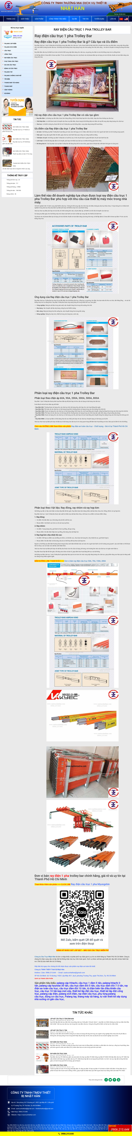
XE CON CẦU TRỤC (10, 65)
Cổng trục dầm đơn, (91, 1127)
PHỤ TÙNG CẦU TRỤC (11, 61)
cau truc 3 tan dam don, (41, 1129)
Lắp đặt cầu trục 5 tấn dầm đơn (62, 1019)
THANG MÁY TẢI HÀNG (11, 82)
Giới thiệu (25, 19)
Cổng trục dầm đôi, (103, 1127)
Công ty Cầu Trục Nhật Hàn (45, 957)
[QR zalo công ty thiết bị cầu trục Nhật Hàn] (82, 917)
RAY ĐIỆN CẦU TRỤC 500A (21, 127)
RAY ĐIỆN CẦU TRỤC (10, 57)
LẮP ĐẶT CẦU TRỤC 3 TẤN (58, 1030)
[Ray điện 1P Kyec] (82, 715)
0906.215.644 (67, 1133)
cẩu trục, (64, 1129)
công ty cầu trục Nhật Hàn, (59, 1125)
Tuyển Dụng (99, 19)
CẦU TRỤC (7, 50)
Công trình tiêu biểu (57, 19)
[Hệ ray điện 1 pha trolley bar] (83, 589)
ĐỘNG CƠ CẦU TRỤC (10, 68)
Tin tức (86, 19)
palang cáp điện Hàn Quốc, (29, 1127)
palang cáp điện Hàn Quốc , (85, 1125)
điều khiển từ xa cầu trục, (17, 1125)
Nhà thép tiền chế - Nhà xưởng (25, 1131)
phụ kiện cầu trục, (30, 1125)
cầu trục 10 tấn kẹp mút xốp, (66, 1127)
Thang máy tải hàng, (28, 1129)
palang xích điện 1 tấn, (14, 1127)
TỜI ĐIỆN (7, 79)
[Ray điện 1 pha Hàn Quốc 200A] (82, 169)
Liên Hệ (113, 19)
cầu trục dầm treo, (52, 1127)
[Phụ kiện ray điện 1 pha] (82, 85)
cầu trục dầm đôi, (72, 1129)
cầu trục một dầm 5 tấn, (55, 1129)
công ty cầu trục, (72, 1125)
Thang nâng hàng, (80, 1127)
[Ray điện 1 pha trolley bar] (82, 651)
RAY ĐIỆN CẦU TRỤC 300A (21, 151)
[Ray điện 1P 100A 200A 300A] (82, 835)
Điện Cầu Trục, (11, 1131)
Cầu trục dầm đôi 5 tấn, (100, 1125)
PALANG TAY (8, 72)
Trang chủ (10, 19)
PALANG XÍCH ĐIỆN (10, 47)
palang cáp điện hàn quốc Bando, (104, 1129)
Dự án (74, 19)
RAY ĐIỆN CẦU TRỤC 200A (21, 139)
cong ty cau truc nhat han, (86, 1129)
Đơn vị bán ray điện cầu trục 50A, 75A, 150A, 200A (85, 561)
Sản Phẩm (39, 19)
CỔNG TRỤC (8, 54)
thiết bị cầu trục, (42, 1127)
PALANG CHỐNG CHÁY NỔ (12, 75)
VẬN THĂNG (8, 90)
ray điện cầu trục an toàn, (43, 1125)
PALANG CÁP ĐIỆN (10, 43)
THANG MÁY (8, 86)
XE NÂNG (7, 93)
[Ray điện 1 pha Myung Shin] (82, 772)
